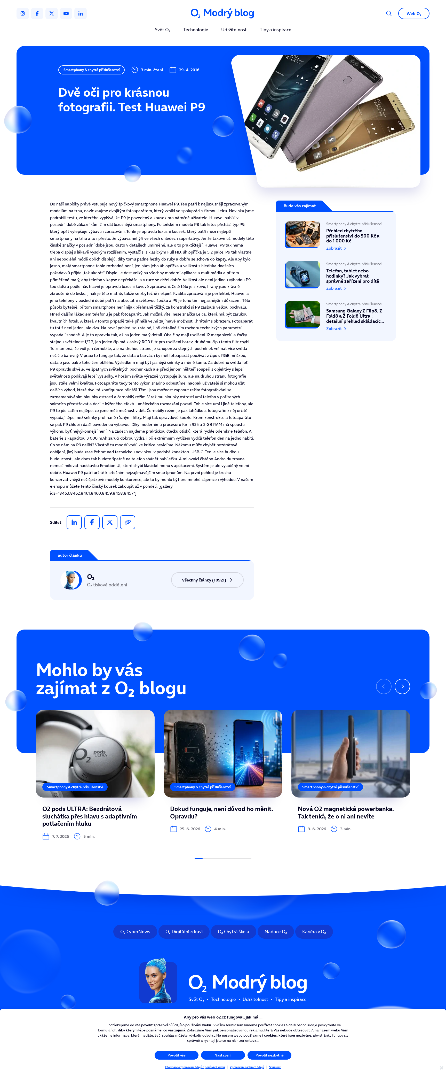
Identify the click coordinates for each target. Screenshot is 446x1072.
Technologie (195, 30)
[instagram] (23, 13)
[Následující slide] (402, 686)
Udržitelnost (234, 30)
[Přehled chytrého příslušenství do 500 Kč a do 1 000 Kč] (336, 238)
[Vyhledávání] (389, 13)
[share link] (127, 522)
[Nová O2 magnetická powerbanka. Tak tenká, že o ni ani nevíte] (350, 771)
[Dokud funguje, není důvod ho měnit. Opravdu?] (223, 771)
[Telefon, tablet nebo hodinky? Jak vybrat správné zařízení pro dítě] (336, 276)
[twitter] (51, 13)
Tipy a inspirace (275, 30)
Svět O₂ (162, 30)
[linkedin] (80, 13)
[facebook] (37, 13)
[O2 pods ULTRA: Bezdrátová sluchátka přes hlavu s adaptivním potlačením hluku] (95, 775)
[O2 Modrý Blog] (223, 13)
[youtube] (66, 13)
